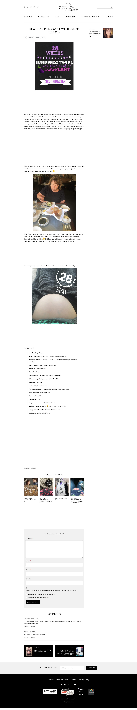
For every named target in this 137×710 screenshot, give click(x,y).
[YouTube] (37, 7)
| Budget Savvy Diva (31, 618)
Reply (26, 626)
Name (28, 561)
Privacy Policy (84, 680)
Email (28, 570)
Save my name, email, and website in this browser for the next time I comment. (51, 590)
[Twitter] (27, 7)
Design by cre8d (68, 702)
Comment (29, 538)
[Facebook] (24, 7)
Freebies (51, 680)
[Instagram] (34, 7)
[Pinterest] (31, 7)
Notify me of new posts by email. (38, 597)
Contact (73, 680)
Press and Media (62, 680)
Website (28, 579)
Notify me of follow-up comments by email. (42, 594)
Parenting (33, 468)
